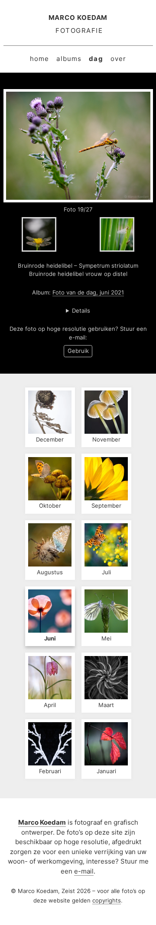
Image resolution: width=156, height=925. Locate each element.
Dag (96, 58)
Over (118, 58)
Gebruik (78, 350)
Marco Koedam (78, 17)
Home (39, 58)
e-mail (84, 871)
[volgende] (117, 234)
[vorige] (39, 234)
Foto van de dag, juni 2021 (88, 292)
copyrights (106, 900)
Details (81, 310)
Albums (68, 58)
